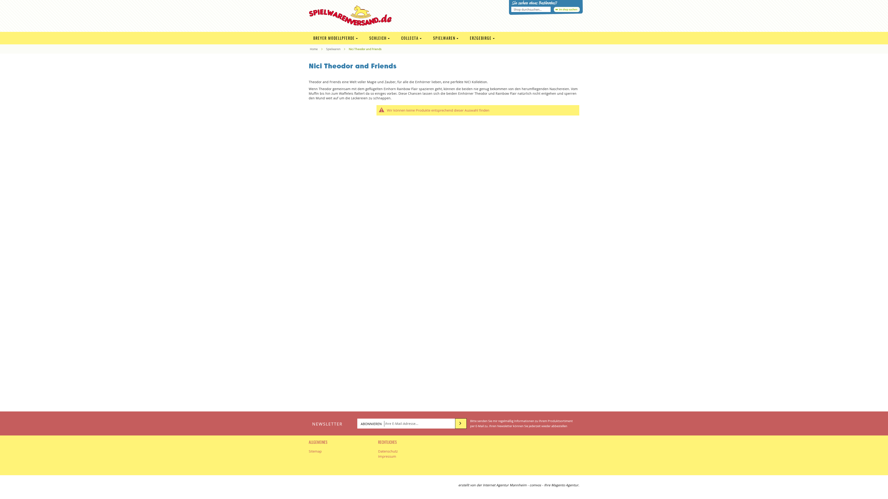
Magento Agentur (564, 485)
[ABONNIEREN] (461, 423)
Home (314, 49)
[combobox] (531, 9)
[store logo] (353, 15)
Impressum (387, 456)
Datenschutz (388, 451)
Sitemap (315, 451)
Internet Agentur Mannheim (505, 485)
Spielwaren (333, 49)
